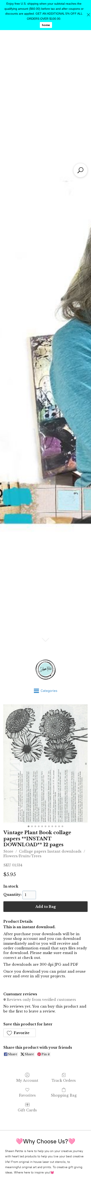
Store (8, 851)
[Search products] (80, 170)
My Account (27, 1080)
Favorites (27, 1095)
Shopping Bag (64, 1095)
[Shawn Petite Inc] (45, 669)
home (46, 25)
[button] (19, 1033)
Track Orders (64, 1080)
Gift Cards (27, 1110)
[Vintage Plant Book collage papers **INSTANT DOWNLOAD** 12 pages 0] (45, 763)
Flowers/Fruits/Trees (22, 856)
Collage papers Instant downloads (50, 851)
